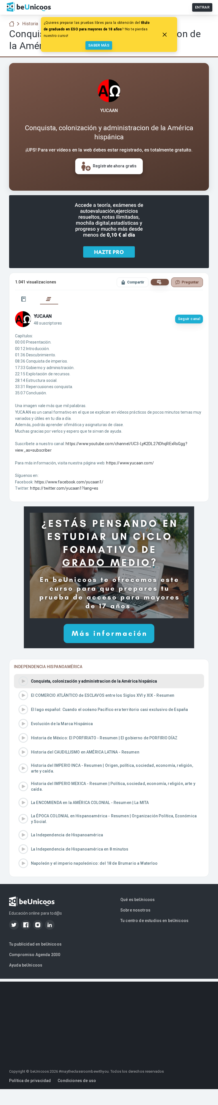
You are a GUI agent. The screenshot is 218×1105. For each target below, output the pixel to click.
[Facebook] (26, 925)
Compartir (135, 282)
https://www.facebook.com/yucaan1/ (69, 482)
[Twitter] (14, 925)
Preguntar (190, 282)
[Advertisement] (109, 1021)
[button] (109, 681)
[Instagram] (38, 925)
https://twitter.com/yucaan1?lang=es (64, 488)
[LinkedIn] (49, 925)
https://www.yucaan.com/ (130, 463)
